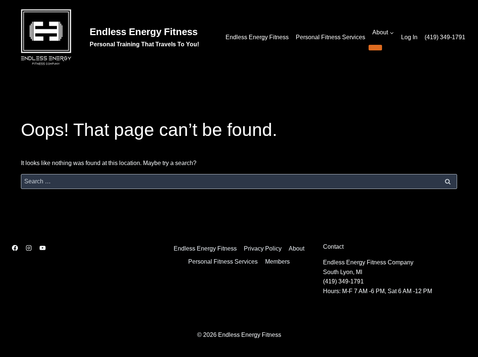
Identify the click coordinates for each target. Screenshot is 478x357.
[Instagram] (29, 248)
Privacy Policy (263, 248)
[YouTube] (43, 248)
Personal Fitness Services (330, 37)
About (296, 248)
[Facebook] (15, 248)
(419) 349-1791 (445, 37)
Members (277, 261)
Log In (409, 37)
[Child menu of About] (375, 47)
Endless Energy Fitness (257, 37)
